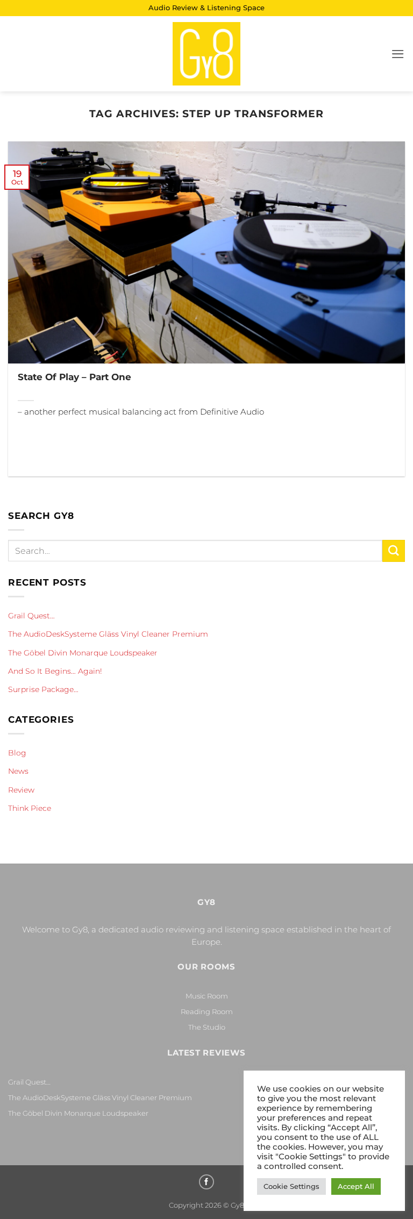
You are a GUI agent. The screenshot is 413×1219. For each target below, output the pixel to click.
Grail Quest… (31, 616)
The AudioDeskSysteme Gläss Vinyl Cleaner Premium (108, 634)
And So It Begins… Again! (55, 671)
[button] (398, 54)
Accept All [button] (356, 1186)
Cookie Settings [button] (291, 1186)
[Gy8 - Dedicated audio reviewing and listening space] (206, 53)
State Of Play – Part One (74, 376)
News (18, 771)
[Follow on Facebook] (206, 1181)
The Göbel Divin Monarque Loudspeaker (83, 653)
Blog (17, 753)
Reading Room (207, 1011)
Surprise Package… (43, 689)
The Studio (206, 1027)
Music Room (207, 996)
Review (21, 790)
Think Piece (29, 808)
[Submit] (393, 551)
